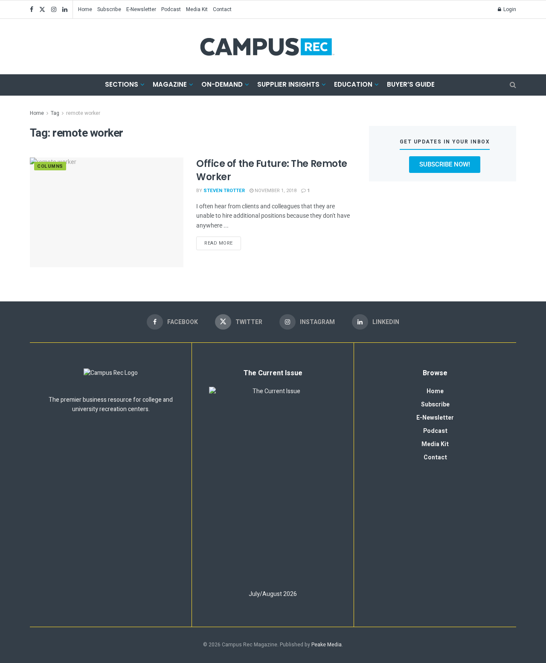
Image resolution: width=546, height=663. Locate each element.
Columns (50, 166)
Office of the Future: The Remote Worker (271, 170)
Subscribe (109, 9)
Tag (55, 113)
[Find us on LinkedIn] (64, 9)
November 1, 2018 (274, 190)
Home (85, 9)
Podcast (171, 9)
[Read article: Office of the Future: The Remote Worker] (106, 212)
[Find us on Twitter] (42, 9)
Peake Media (326, 644)
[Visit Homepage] (267, 46)
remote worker (83, 113)
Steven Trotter (224, 190)
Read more (222, 242)
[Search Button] (513, 85)
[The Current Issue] (273, 484)
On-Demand (222, 84)
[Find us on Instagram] (53, 9)
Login (509, 9)
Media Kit (197, 9)
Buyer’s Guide (411, 84)
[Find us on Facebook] (31, 9)
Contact (222, 9)
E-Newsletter (141, 9)
